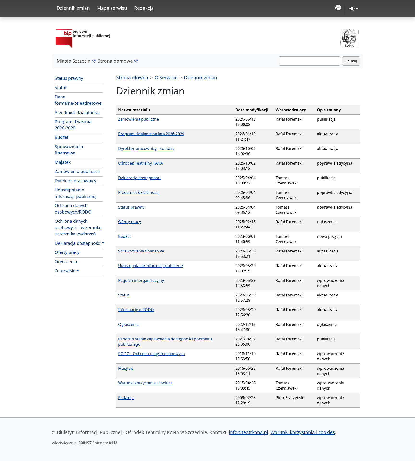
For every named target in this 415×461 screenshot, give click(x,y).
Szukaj (351, 61)
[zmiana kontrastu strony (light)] (353, 8)
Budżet (61, 137)
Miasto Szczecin (74, 61)
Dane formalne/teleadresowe (78, 100)
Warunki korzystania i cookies (145, 383)
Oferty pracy (67, 252)
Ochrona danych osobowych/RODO (73, 209)
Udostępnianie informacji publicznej (76, 193)
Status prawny (69, 78)
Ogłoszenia (66, 261)
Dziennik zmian (73, 8)
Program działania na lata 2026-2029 (151, 133)
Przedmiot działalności (77, 112)
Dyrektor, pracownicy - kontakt (146, 148)
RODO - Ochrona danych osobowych (151, 353)
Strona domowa (115, 61)
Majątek (63, 162)
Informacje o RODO (136, 309)
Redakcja (144, 8)
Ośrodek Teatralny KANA (140, 163)
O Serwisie (166, 77)
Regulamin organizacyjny (141, 280)
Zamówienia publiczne (77, 171)
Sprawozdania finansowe (69, 150)
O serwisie (65, 271)
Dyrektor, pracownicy (75, 181)
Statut (61, 87)
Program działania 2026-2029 (73, 125)
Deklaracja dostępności (78, 243)
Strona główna (132, 77)
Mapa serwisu (112, 8)
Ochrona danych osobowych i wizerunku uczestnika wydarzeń (78, 227)
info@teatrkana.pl (248, 432)
